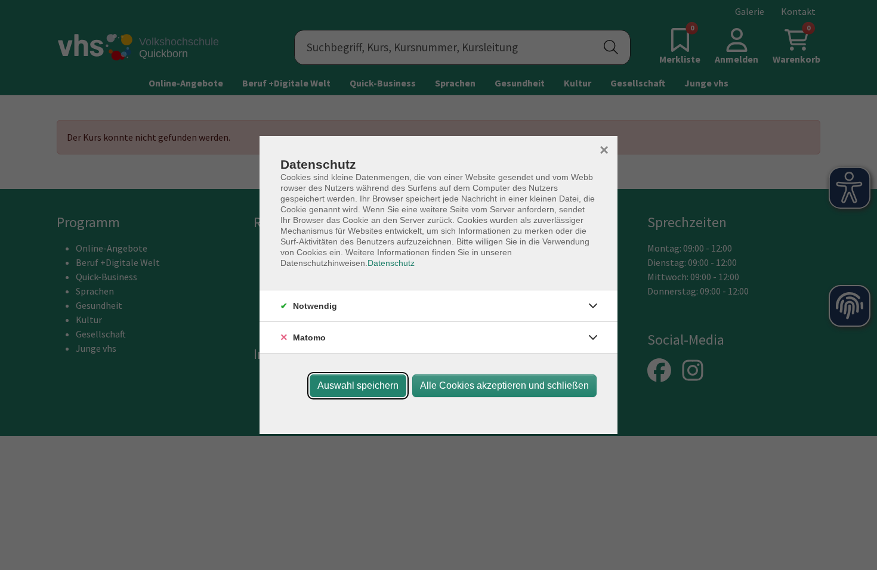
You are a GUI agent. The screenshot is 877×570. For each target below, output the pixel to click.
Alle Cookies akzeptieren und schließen (504, 385)
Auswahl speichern (358, 385)
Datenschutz (391, 263)
